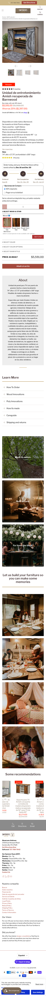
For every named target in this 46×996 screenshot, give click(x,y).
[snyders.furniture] (23, 10)
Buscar (4, 887)
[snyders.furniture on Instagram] (8, 877)
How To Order (13, 387)
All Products (10, 17)
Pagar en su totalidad (14, 193)
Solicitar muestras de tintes (11, 899)
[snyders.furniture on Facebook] (3, 877)
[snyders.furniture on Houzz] (6, 877)
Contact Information (9, 912)
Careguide (12, 415)
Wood (5, 216)
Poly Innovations (15, 401)
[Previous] (16, 66)
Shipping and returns (16, 422)
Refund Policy (6, 905)
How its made (13, 408)
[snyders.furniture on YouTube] (11, 877)
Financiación (6, 892)
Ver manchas (7, 149)
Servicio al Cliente (8, 896)
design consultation (23, 936)
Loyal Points (6, 901)
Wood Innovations (15, 394)
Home (4, 17)
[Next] (29, 66)
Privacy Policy (7, 903)
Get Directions (29, 3)
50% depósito (11, 189)
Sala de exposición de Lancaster (13, 894)
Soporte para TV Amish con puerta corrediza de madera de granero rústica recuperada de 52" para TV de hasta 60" (23, 806)
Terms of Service (8, 910)
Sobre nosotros (7, 890)
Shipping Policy (7, 908)
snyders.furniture (21, 968)
